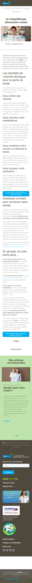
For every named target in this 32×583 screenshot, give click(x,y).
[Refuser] (29, 576)
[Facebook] (4, 550)
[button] (7, 345)
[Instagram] (7, 550)
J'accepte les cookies (12, 579)
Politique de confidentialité (12, 543)
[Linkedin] (13, 550)
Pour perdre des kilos (15, 107)
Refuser (25, 579)
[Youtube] (10, 550)
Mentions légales (8, 539)
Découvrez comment (11, 500)
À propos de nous (9, 483)
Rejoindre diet (8, 486)
